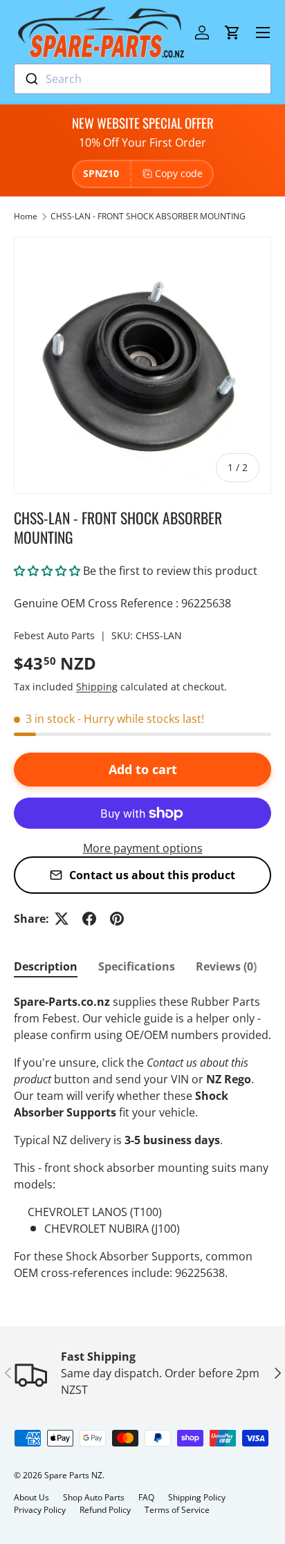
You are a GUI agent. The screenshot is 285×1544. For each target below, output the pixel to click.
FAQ (146, 1497)
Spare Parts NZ (73, 1475)
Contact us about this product (152, 875)
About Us (31, 1497)
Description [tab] (45, 966)
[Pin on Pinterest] (117, 918)
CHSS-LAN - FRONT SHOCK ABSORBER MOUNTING (148, 216)
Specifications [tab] (136, 966)
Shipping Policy (197, 1497)
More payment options (143, 848)
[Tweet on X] (61, 918)
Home (25, 216)
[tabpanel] (142, 1137)
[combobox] (142, 79)
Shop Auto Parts (94, 1497)
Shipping (97, 686)
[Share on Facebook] (89, 918)
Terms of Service (177, 1510)
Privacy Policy (40, 1510)
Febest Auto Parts (54, 635)
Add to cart (143, 769)
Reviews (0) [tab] (226, 966)
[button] (232, 32)
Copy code (179, 173)
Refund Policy (105, 1510)
